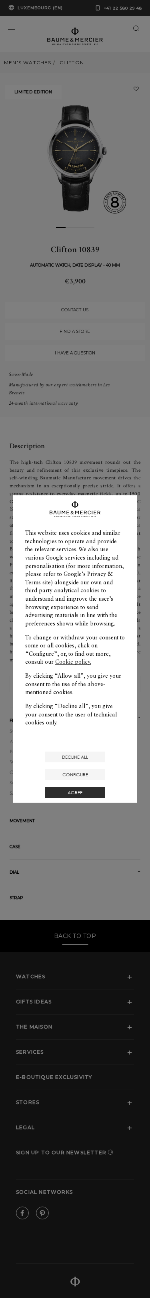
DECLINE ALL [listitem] (75, 757)
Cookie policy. (73, 662)
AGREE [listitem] (75, 792)
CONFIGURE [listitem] (75, 775)
